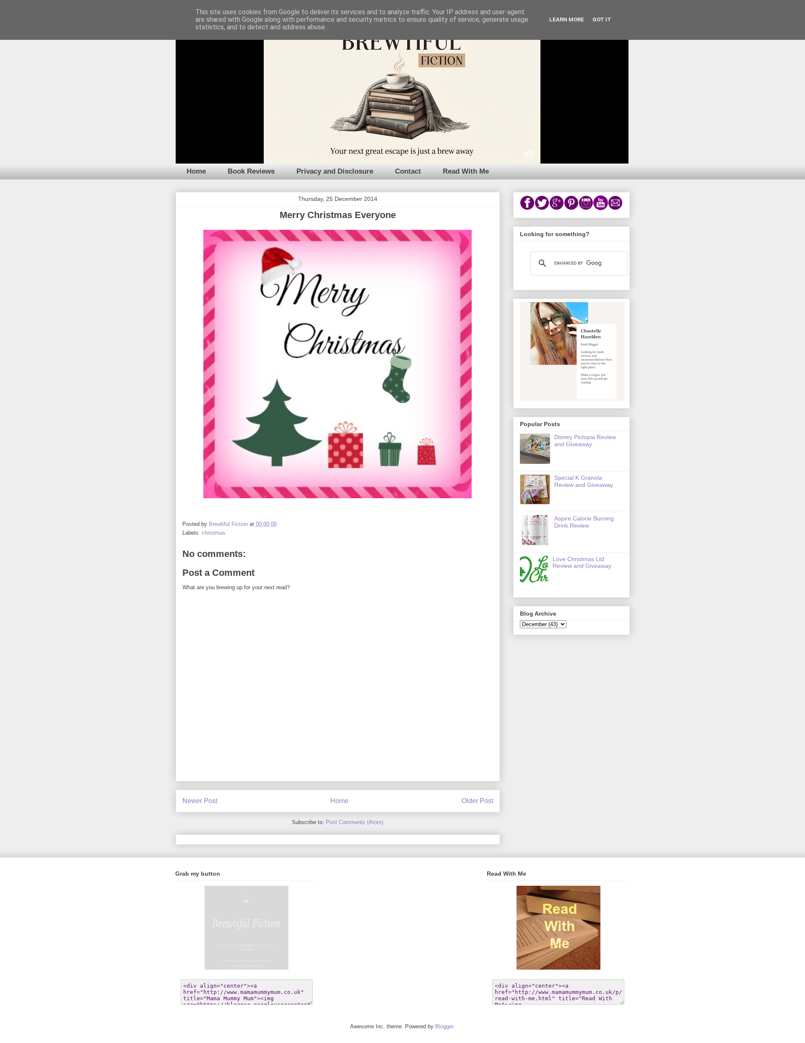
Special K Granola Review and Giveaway (583, 481)
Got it (601, 19)
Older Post (477, 800)
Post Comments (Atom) (354, 822)
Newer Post (199, 800)
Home (196, 171)
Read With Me (466, 171)
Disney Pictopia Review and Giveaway (585, 440)
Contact (408, 171)
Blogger (444, 1026)
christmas (214, 533)
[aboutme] (572, 398)
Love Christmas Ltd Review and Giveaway (582, 563)
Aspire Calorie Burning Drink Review (584, 522)
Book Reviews (251, 171)
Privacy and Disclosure (334, 171)
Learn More (566, 19)
